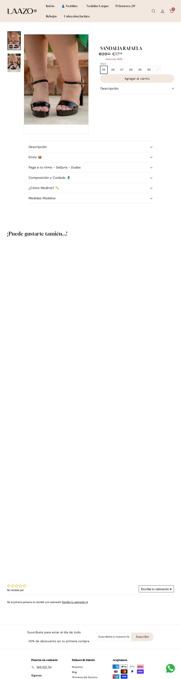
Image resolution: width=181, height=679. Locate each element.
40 (149, 69)
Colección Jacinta (77, 16)
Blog (74, 672)
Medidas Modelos (42, 198)
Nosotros (77, 667)
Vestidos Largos (98, 6)
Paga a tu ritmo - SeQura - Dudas (55, 167)
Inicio (50, 6)
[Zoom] (56, 79)
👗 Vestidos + (70, 6)
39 (140, 69)
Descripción (109, 88)
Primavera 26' (126, 6)
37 (121, 69)
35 (104, 69)
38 (130, 69)
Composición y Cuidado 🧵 (50, 178)
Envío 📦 (35, 157)
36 (113, 69)
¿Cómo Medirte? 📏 (44, 188)
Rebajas (51, 16)
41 (158, 71)
